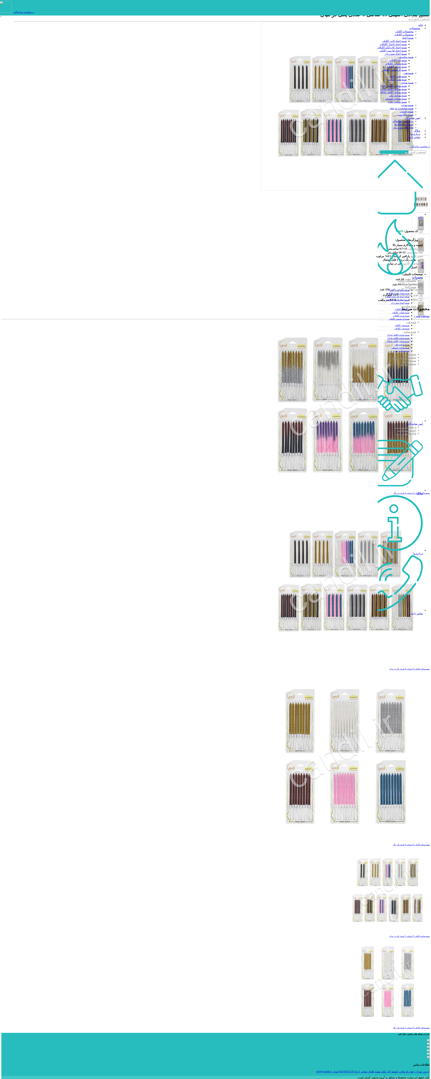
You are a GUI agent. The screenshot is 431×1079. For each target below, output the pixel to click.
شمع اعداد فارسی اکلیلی (393, 50)
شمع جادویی (406, 111)
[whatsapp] (428, 1054)
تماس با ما (414, 137)
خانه (420, 25)
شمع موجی (407, 105)
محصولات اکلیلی (404, 31)
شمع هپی (408, 73)
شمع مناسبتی (405, 57)
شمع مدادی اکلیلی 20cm (393, 92)
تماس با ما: (353, 1071)
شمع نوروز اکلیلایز (397, 66)
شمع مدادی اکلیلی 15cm (393, 89)
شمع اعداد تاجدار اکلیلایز (393, 44)
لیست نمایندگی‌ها (403, 124)
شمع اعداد (407, 37)
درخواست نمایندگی (23, 12)
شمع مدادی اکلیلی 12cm (393, 85)
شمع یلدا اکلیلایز (398, 60)
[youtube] (428, 1041)
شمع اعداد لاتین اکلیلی (394, 41)
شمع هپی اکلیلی (398, 76)
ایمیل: (327, 1071)
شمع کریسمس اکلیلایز (394, 69)
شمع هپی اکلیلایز (397, 79)
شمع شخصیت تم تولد (401, 108)
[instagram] (428, 1057)
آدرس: (399, 1071)
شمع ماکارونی (405, 114)
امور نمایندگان (412, 117)
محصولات (414, 28)
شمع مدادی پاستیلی (396, 98)
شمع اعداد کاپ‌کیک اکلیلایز (392, 47)
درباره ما (415, 133)
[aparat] (428, 1051)
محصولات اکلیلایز (403, 34)
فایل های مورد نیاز (403, 127)
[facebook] (428, 1047)
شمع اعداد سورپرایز (396, 53)
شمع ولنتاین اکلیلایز (396, 63)
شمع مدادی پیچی (397, 101)
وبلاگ (417, 130)
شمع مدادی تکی (398, 95)
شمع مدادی (407, 82)
